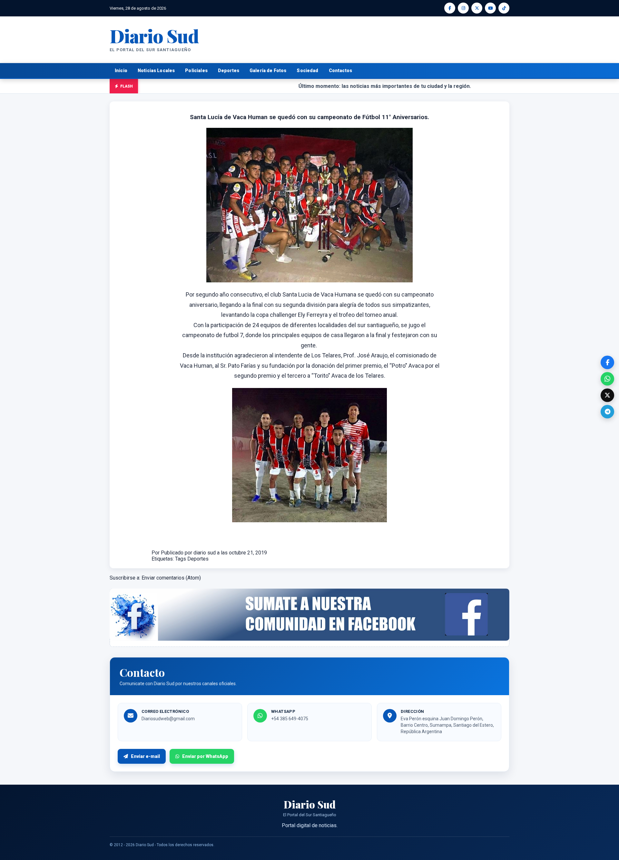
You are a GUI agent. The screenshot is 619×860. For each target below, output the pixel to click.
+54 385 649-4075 (289, 718)
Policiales (196, 70)
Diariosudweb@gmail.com (168, 718)
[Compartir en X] (607, 395)
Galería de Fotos (268, 70)
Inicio (121, 70)
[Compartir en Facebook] (607, 362)
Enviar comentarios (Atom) (171, 578)
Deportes (228, 70)
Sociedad (307, 70)
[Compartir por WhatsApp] (607, 378)
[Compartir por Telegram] (607, 411)
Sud (154, 35)
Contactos (340, 70)
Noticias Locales (156, 70)
